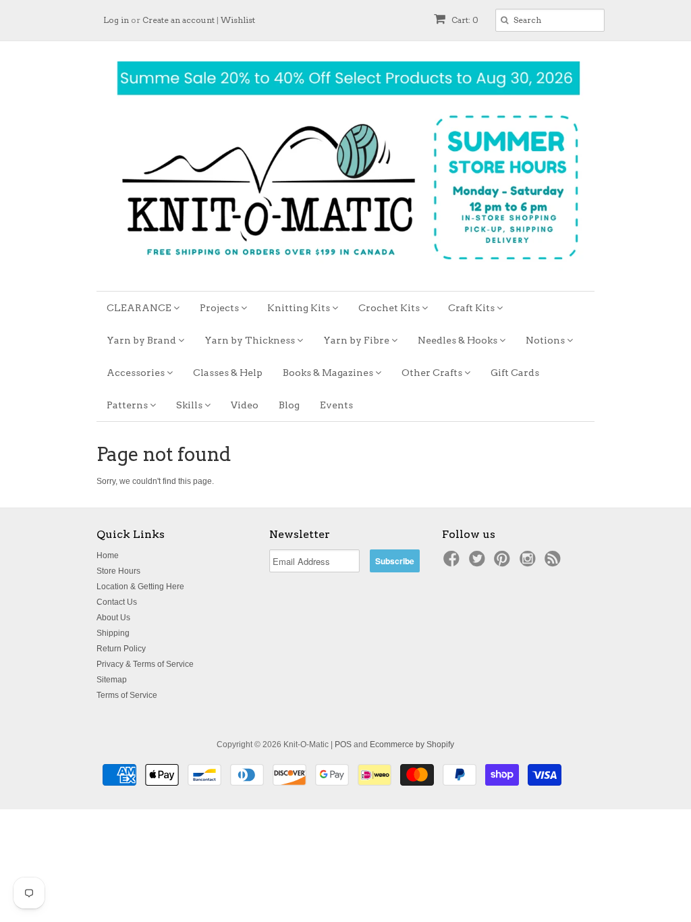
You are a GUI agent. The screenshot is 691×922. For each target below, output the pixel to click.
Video (244, 405)
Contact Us (116, 602)
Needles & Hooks (458, 340)
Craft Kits (472, 307)
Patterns (128, 405)
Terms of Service (126, 695)
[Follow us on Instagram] (530, 563)
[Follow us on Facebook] (453, 563)
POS (343, 744)
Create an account (178, 20)
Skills (190, 405)
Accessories (137, 372)
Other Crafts (433, 372)
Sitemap (111, 679)
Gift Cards (515, 372)
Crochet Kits (390, 307)
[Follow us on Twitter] (479, 563)
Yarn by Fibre (357, 340)
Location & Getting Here (140, 586)
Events (336, 405)
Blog (289, 405)
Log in (116, 20)
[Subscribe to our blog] (555, 563)
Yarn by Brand (142, 340)
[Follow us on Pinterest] (504, 563)
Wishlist (238, 20)
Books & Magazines (329, 372)
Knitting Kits (299, 307)
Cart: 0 (463, 20)
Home (107, 555)
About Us (113, 617)
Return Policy (121, 648)
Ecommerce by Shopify (412, 744)
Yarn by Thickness (250, 340)
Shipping (113, 633)
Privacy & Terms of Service (145, 664)
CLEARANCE (140, 307)
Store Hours (118, 571)
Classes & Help (227, 372)
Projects (220, 307)
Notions (546, 340)
